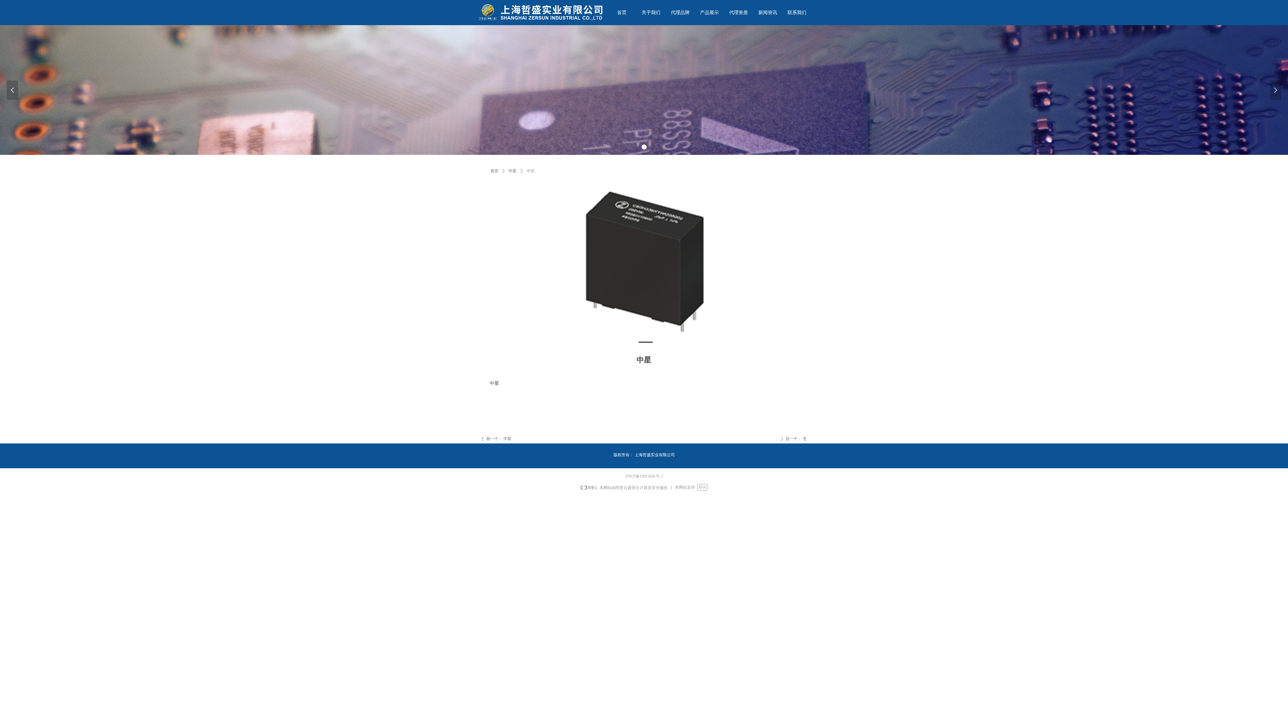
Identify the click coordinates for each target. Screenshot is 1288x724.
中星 (512, 171)
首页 (494, 171)
